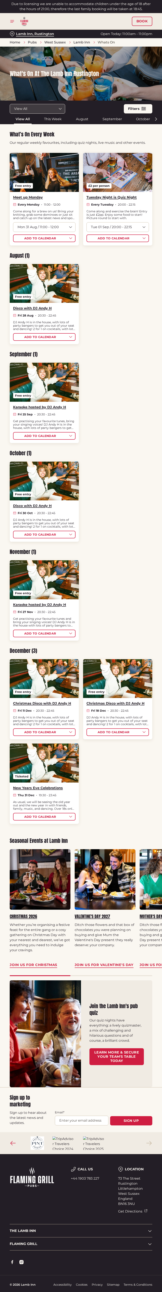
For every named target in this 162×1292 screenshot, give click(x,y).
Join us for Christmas (40, 879)
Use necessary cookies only (80, 689)
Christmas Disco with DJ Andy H (42, 703)
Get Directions (130, 1211)
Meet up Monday (28, 197)
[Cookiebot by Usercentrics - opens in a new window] (138, 599)
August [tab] (82, 119)
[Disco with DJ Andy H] (44, 283)
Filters (134, 109)
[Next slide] (149, 1143)
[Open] (12, 21)
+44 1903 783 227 (85, 1178)
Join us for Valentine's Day (105, 879)
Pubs (32, 42)
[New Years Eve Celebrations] (44, 763)
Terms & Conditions (138, 1285)
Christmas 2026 (23, 916)
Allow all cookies (132, 689)
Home (15, 42)
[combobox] (37, 109)
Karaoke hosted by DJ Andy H (39, 407)
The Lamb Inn (23, 1231)
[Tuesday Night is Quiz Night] (117, 172)
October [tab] (143, 119)
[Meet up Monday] (44, 172)
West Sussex (55, 42)
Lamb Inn (81, 42)
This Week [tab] (53, 119)
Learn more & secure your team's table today (116, 1056)
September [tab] (112, 119)
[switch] (61, 660)
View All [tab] (23, 119)
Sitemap (113, 1285)
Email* (59, 1112)
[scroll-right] (156, 119)
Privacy (97, 1285)
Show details (139, 676)
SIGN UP (131, 1121)
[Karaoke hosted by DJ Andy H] (44, 382)
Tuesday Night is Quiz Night (111, 197)
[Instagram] (21, 1262)
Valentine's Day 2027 (92, 916)
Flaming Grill (23, 1244)
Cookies (82, 1285)
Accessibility (62, 1285)
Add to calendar (40, 238)
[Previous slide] (13, 1143)
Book (142, 21)
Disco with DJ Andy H (32, 308)
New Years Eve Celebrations (38, 788)
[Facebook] (12, 1262)
